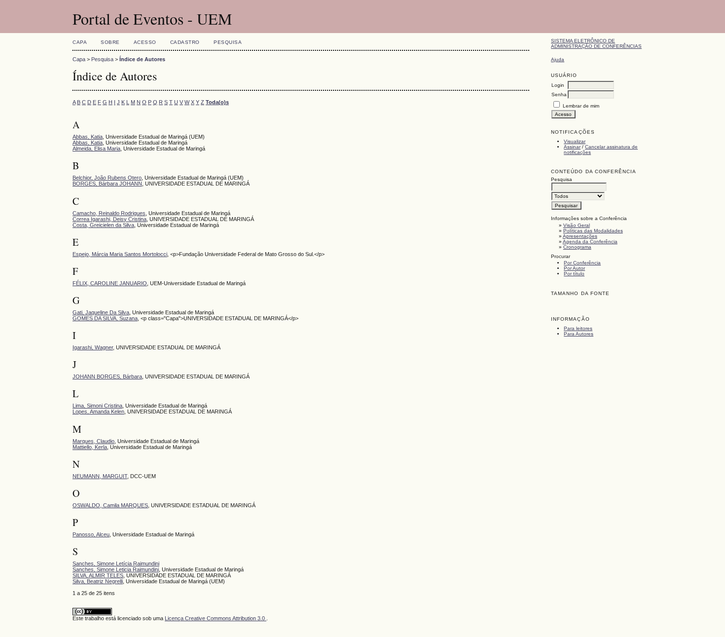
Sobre (110, 42)
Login (557, 85)
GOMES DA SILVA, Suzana (105, 318)
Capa (79, 42)
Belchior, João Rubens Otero (107, 178)
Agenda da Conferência (590, 241)
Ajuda (557, 59)
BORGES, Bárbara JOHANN (107, 184)
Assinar (572, 147)
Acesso (145, 42)
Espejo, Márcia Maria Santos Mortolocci (119, 254)
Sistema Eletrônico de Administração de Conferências (596, 43)
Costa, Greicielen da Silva (103, 225)
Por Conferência (582, 262)
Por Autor (574, 268)
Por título (574, 273)
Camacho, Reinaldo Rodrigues (108, 213)
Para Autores (578, 334)
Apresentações (580, 236)
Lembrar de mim (581, 106)
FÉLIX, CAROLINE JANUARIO (109, 283)
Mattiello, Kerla (89, 447)
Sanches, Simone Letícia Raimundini (115, 563)
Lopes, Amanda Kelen (98, 411)
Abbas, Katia (87, 137)
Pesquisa (228, 42)
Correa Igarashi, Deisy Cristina (109, 219)
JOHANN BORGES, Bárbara (107, 376)
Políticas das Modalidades (593, 230)
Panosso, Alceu (90, 534)
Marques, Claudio (93, 441)
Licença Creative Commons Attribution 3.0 (215, 618)
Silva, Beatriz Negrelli (97, 581)
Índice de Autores (142, 59)
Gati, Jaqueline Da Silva (100, 312)
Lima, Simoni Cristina (97, 406)
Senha (559, 94)
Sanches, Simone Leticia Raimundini (115, 569)
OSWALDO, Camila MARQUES (110, 505)
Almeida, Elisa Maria (96, 148)
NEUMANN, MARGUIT (99, 476)
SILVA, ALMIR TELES (97, 575)
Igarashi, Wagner (92, 347)
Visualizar (574, 141)
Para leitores (578, 328)
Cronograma (577, 247)
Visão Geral (576, 225)
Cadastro (185, 42)
